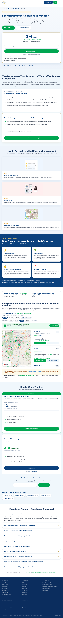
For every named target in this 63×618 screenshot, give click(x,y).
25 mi (16, 320)
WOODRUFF (37, 331)
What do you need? (9, 44)
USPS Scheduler (39, 342)
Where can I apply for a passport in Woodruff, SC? (18, 556)
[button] (18, 348)
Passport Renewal (6, 582)
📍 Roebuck (45, 495)
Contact (24, 607)
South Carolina (16, 8)
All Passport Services (6, 594)
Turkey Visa (25, 590)
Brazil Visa (24, 592)
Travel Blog (4, 609)
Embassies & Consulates (7, 607)
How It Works (25, 600)
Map (26, 317)
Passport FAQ (5, 604)
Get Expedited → (31, 468)
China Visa (24, 584)
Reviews (24, 602)
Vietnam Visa (25, 588)
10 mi (11, 320)
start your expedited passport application (43, 572)
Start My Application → (31, 428)
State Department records (35, 371)
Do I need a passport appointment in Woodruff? (18, 530)
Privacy (56, 615)
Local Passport (9, 8)
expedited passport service (26, 375)
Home (3, 8)
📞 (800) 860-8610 (23, 27)
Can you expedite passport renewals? (15, 541)
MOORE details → (53, 360)
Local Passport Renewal (47, 584)
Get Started (48, 2)
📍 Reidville (19, 495)
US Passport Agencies (7, 600)
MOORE (36, 348)
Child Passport (5, 586)
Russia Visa (24, 594)
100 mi (27, 320)
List (30, 317)
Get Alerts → (44, 485)
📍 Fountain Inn (32, 495)
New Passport (5, 584)
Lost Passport (5, 588)
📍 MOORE (7, 495)
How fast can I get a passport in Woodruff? (16, 514)
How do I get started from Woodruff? (15, 551)
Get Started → (8, 27)
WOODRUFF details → (53, 342)
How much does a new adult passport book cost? (18, 567)
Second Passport (5, 590)
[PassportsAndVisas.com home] (4, 2)
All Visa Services (26, 582)
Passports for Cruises (7, 605)
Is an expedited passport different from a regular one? (20, 525)
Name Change (5, 592)
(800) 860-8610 (33, 471)
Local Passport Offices (47, 582)
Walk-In (17, 317)
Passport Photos (46, 588)
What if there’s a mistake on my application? (17, 546)
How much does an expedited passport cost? (17, 536)
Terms (60, 615)
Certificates (45, 590)
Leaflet (21, 366)
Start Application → (31, 51)
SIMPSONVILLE (38, 365)
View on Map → (54, 325)
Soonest (11, 317)
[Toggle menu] (59, 2)
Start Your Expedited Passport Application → (31, 138)
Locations (24, 604)
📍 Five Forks (8, 498)
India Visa (24, 586)
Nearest (5, 317)
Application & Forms (6, 602)
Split (23, 317)
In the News (24, 605)
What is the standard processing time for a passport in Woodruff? (23, 561)
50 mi (22, 320)
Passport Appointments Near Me (49, 586)
